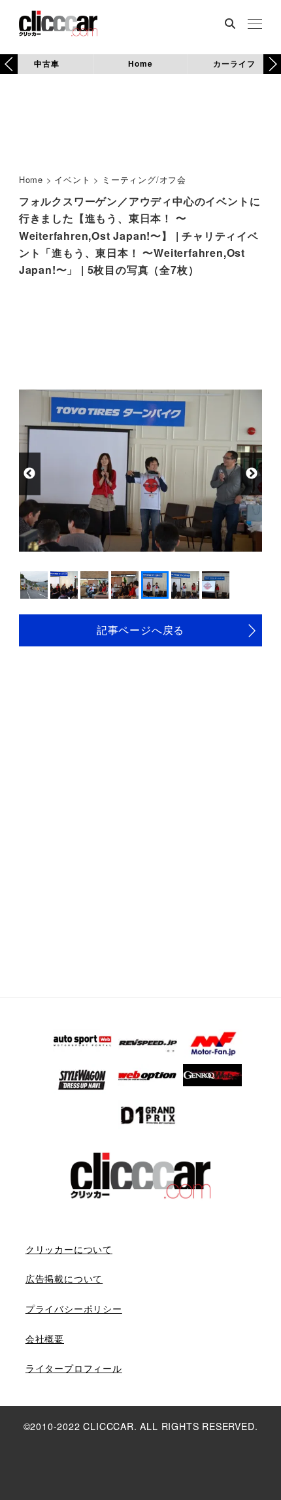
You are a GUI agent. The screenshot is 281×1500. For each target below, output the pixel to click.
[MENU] (255, 25)
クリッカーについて (68, 1249)
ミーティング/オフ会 (144, 179)
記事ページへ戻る (140, 629)
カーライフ (234, 63)
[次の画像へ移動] (251, 473)
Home (140, 63)
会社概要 (44, 1338)
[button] (272, 64)
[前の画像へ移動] (30, 473)
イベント (72, 179)
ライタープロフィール (73, 1368)
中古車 (46, 63)
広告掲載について (64, 1278)
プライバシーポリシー (73, 1308)
